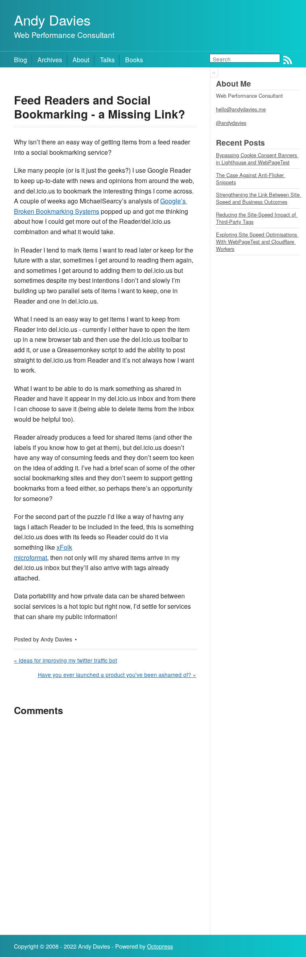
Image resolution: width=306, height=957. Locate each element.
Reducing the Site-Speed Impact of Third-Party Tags (257, 218)
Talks (107, 59)
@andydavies (231, 122)
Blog (20, 59)
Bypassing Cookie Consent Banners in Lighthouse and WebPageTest (257, 158)
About (81, 59)
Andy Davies (52, 20)
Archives (49, 59)
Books (134, 59)
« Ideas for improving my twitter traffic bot (65, 660)
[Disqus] (105, 825)
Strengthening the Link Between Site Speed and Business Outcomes (258, 198)
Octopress (160, 946)
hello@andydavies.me (241, 109)
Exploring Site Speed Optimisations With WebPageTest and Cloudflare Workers (257, 242)
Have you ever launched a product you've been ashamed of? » (117, 675)
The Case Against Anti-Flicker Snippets (250, 178)
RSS (287, 60)
